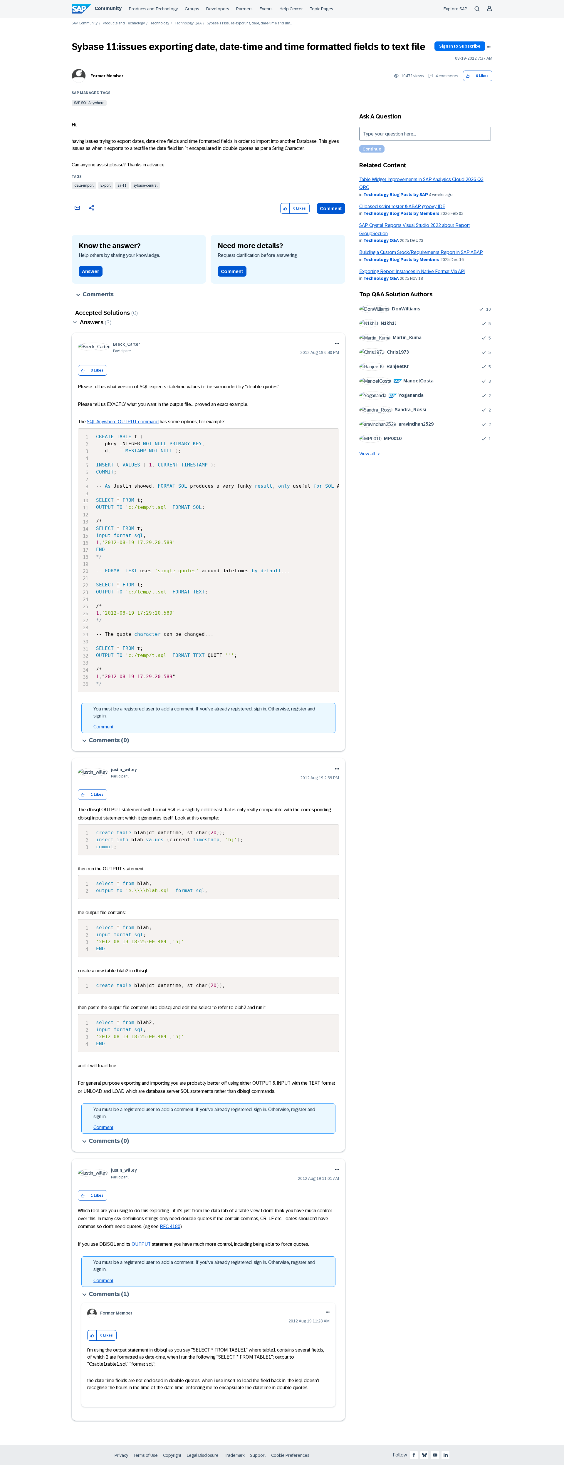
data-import (84, 185)
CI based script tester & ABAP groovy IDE (402, 206)
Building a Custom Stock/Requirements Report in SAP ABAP (421, 252)
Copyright (172, 1455)
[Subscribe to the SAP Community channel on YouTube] (435, 1455)
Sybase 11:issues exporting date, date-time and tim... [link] (249, 23)
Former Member (106, 75)
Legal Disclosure (203, 1455)
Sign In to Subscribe (460, 46)
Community (108, 8)
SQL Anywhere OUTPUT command (123, 421)
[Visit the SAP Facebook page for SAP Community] (414, 1455)
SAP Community (85, 23)
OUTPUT (141, 1244)
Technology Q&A (188, 23)
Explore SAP (455, 8)
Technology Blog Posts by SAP (395, 194)
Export (105, 185)
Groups (192, 8)
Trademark (234, 1455)
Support (258, 1455)
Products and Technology (153, 8)
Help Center (291, 8)
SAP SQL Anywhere (89, 103)
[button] (467, 76)
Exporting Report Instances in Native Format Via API (412, 271)
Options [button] (488, 47)
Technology (159, 23)
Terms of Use (145, 1455)
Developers (217, 8)
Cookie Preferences (290, 1455)
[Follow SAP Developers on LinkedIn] (445, 1455)
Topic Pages (321, 8)
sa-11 (122, 185)
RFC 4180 (170, 1226)
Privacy (121, 1455)
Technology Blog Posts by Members (401, 213)
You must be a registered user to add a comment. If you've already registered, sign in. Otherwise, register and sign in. (204, 712)
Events (266, 8)
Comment (331, 208)
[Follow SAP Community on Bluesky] (424, 1455)
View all (367, 453)
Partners (244, 8)
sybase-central (145, 185)
